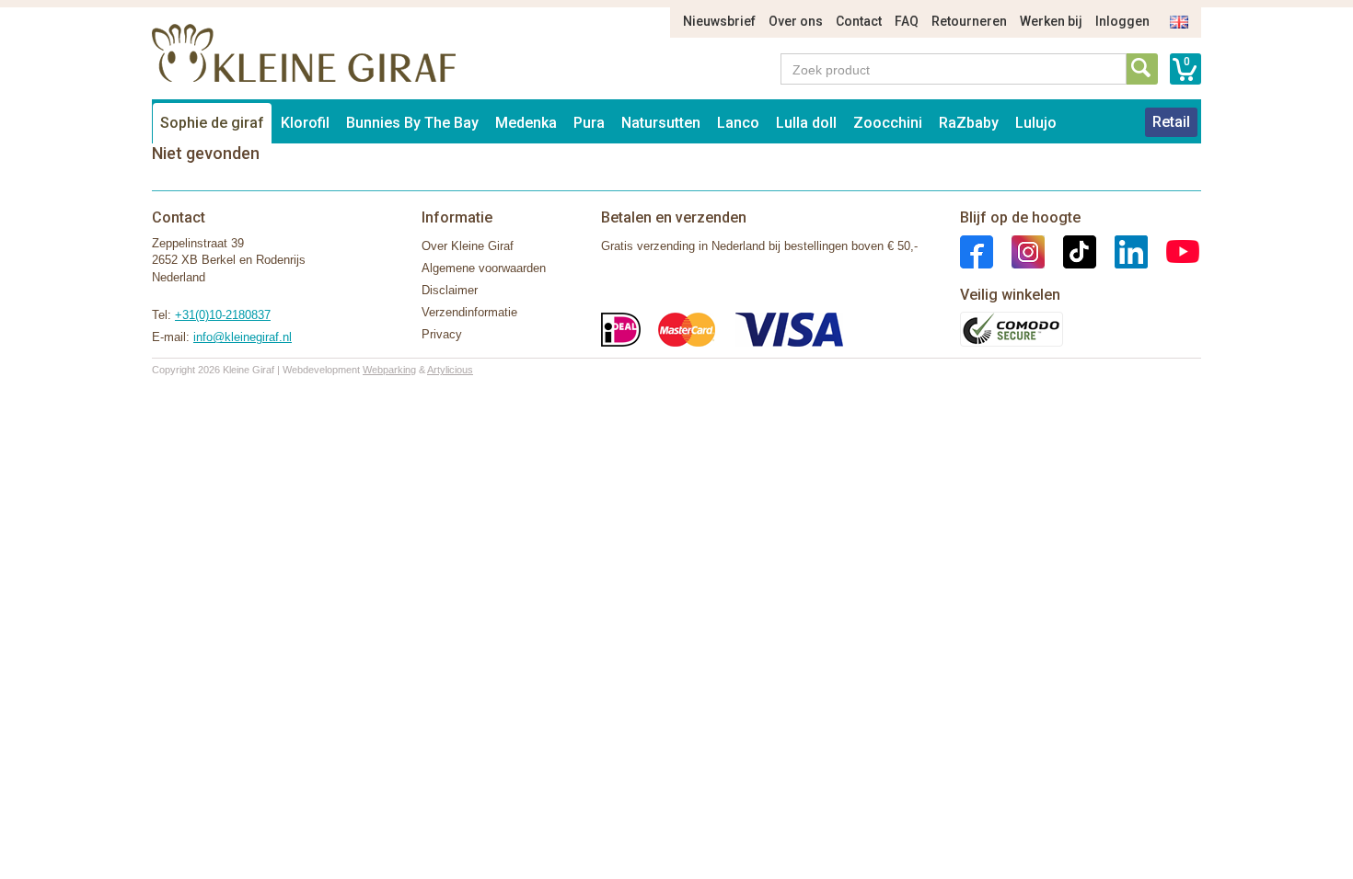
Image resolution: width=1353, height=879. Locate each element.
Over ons (796, 21)
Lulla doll (806, 122)
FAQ (907, 21)
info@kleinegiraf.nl (242, 337)
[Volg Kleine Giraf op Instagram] (1019, 250)
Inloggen (1122, 21)
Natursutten (660, 122)
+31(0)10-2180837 (223, 315)
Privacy (442, 334)
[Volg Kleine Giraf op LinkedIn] (1122, 250)
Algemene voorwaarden (484, 268)
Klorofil (305, 122)
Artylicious (450, 369)
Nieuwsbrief (719, 21)
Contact (859, 21)
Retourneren (969, 21)
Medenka (526, 122)
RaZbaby (969, 122)
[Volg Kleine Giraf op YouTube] (1173, 250)
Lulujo (1036, 122)
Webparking (389, 369)
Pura (589, 122)
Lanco (738, 122)
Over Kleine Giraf (468, 246)
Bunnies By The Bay (412, 122)
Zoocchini (887, 122)
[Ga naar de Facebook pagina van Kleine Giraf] (976, 250)
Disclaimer (450, 290)
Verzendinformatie (469, 312)
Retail (1171, 122)
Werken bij (1051, 21)
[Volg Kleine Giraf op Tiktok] (1070, 250)
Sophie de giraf (212, 122)
